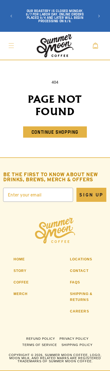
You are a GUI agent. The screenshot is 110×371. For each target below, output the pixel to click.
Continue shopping (55, 132)
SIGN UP (91, 194)
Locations (81, 259)
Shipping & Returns (81, 297)
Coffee (21, 282)
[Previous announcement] (11, 16)
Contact (79, 271)
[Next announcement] (99, 16)
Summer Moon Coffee (66, 355)
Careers (79, 311)
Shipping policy (77, 345)
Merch (21, 294)
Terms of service (39, 345)
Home (19, 259)
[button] (11, 45)
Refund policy (40, 338)
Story (20, 271)
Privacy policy (74, 338)
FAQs (75, 282)
